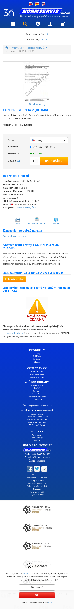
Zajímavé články (37, 494)
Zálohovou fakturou (37, 394)
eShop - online (37, 414)
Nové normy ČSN (37, 492)
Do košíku (54, 160)
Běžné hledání (37, 371)
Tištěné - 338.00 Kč (46, 147)
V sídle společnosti (37, 425)
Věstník (37, 440)
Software (37, 359)
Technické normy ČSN (36, 47)
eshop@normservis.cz (37, 422)
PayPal (37, 388)
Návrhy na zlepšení (37, 480)
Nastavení (37, 587)
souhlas (26, 573)
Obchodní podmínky (37, 483)
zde (50, 602)
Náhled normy (38, 104)
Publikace (37, 356)
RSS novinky (37, 438)
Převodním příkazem (37, 397)
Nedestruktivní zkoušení (15, 236)
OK (37, 595)
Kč (47, 34)
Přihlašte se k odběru (13, 333)
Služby (37, 362)
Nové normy (37, 435)
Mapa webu (37, 475)
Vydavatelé (16, 47)
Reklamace (37, 489)
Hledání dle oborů (37, 377)
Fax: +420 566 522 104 (37, 419)
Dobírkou (37, 391)
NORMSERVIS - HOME (37, 478)
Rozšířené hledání (37, 374)
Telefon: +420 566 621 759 (37, 416)
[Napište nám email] (44, 469)
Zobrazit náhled (14, 279)
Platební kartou (37, 385)
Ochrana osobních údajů (37, 486)
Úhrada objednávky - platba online (37, 406)
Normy (37, 353)
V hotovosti (37, 399)
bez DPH (45, 39)
